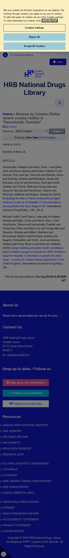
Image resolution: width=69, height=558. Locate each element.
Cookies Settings (34, 27)
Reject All (34, 37)
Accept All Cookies (34, 46)
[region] (34, 26)
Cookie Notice (49, 20)
